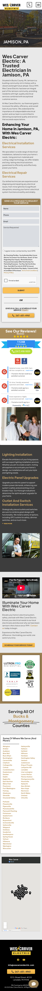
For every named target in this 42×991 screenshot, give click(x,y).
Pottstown (7, 813)
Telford (5, 839)
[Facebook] (18, 960)
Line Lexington (26, 772)
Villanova (6, 841)
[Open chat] (34, 984)
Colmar (5, 767)
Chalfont (6, 763)
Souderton (7, 832)
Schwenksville (8, 823)
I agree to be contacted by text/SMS (20, 251)
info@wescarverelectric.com (21, 965)
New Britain (25, 786)
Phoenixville (7, 804)
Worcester (7, 848)
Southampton (8, 834)
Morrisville (25, 781)
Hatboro (24, 749)
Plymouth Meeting (10, 811)
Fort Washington (9, 788)
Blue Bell (6, 753)
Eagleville (6, 779)
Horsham (24, 756)
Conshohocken (8, 770)
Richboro (6, 818)
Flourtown (7, 786)
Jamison (24, 760)
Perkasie (6, 802)
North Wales (25, 793)
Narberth (24, 784)
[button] (38, 4)
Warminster (7, 844)
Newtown (25, 791)
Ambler (5, 749)
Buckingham (7, 758)
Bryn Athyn (7, 756)
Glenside (6, 795)
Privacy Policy (9, 273)
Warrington (7, 846)
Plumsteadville (8, 809)
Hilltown (24, 753)
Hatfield (24, 751)
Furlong (6, 791)
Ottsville (24, 798)
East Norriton (8, 781)
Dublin (5, 777)
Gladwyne (7, 793)
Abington (6, 746)
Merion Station (26, 777)
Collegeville (7, 765)
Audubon (6, 751)
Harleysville (25, 746)
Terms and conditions (29, 270)
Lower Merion (26, 774)
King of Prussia (26, 765)
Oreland (24, 795)
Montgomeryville (27, 779)
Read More (8, 523)
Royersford (7, 820)
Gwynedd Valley (9, 798)
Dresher (6, 774)
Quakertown (7, 816)
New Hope (25, 788)
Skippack (6, 827)
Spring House (8, 837)
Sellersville (7, 825)
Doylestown (7, 772)
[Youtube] (24, 960)
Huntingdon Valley (28, 758)
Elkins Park (7, 784)
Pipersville (7, 806)
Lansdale (24, 770)
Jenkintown (25, 763)
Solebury (6, 830)
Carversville (7, 760)
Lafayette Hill (26, 767)
